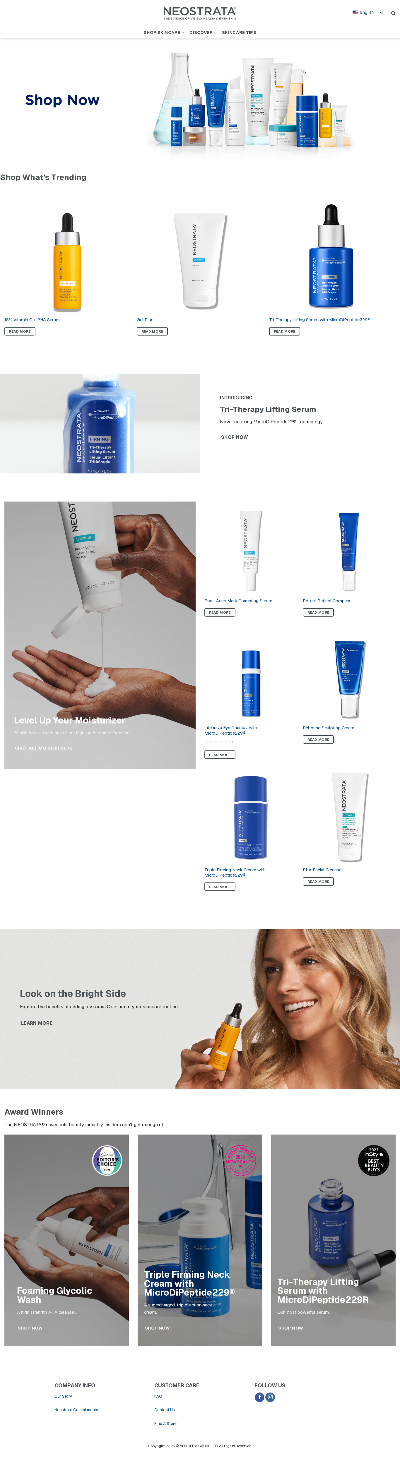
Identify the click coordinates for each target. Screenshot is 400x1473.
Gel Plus (145, 319)
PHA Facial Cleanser (323, 869)
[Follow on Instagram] (270, 1397)
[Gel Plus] (200, 250)
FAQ (158, 1396)
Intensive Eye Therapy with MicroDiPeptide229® (230, 730)
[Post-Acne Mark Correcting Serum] (250, 548)
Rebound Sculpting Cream (328, 727)
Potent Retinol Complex (326, 600)
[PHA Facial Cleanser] (349, 817)
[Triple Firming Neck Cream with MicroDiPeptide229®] (250, 817)
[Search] (393, 13)
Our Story (63, 1396)
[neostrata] (200, 13)
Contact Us (164, 1409)
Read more (20, 331)
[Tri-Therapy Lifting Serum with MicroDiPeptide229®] (332, 250)
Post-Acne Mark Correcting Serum (238, 600)
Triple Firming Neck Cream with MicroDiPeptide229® (235, 872)
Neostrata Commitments (76, 1409)
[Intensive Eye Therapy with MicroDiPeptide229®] (250, 674)
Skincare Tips (239, 32)
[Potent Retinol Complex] (349, 548)
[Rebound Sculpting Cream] (349, 674)
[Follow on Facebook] (259, 1397)
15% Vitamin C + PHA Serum (32, 319)
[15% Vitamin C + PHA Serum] (67, 250)
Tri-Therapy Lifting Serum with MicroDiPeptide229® (319, 319)
